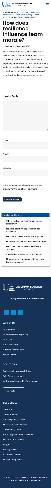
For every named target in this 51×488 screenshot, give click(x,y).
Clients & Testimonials (13, 349)
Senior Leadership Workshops (17, 371)
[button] (47, 4)
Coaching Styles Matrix (14, 419)
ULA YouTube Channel (13, 439)
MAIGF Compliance (12, 459)
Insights (6, 444)
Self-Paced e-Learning (13, 376)
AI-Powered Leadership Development (20, 381)
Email (6, 154)
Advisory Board (10, 344)
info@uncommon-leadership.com (27, 298)
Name (6, 140)
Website (7, 167)
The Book (7, 409)
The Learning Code (12, 429)
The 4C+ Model (10, 414)
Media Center (9, 354)
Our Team (7, 339)
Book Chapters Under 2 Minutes (18, 434)
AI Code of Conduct (12, 454)
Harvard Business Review (15, 424)
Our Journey (9, 329)
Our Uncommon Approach (15, 334)
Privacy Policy (9, 449)
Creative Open (35, 480)
